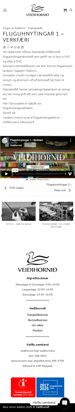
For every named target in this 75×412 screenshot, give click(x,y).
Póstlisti (37, 330)
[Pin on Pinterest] (18, 47)
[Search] (71, 10)
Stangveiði (35, 28)
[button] (5, 10)
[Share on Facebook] (8, 47)
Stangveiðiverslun (37, 315)
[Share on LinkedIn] (22, 47)
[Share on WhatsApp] (4, 47)
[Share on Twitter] (11, 47)
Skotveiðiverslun (37, 320)
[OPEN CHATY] (65, 402)
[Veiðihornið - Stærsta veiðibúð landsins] (37, 10)
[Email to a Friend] (15, 47)
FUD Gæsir (16, 188)
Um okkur (37, 325)
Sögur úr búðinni (14, 28)
